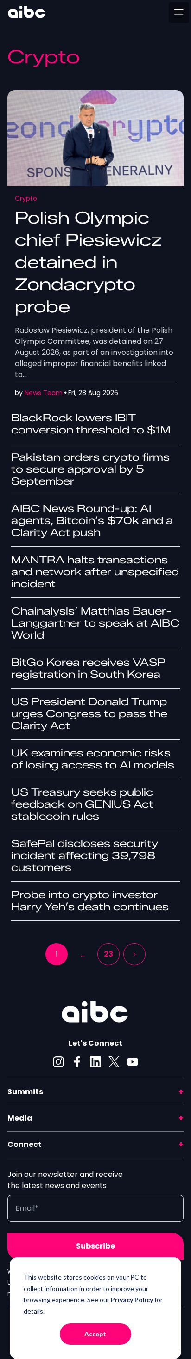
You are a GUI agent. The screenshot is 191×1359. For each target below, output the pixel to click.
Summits (25, 1091)
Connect (24, 1144)
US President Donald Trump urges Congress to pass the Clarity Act (89, 713)
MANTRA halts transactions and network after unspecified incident (95, 572)
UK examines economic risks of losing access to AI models (92, 759)
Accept (95, 1334)
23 (108, 954)
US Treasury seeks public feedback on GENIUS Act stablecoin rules (82, 804)
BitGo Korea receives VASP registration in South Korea (88, 668)
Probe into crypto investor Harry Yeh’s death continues (90, 901)
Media (19, 1118)
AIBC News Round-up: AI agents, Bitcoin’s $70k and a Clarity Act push (92, 520)
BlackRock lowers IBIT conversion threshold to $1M (91, 424)
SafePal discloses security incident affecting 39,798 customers (84, 855)
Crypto (26, 198)
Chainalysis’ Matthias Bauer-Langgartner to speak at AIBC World (95, 623)
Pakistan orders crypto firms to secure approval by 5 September (90, 469)
